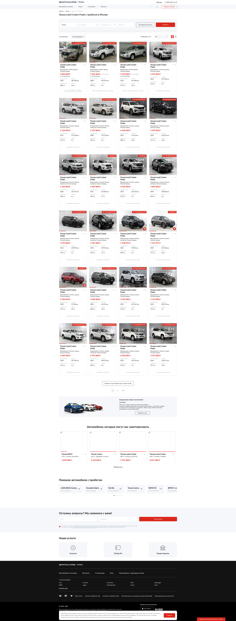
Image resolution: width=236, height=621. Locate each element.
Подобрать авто (142, 413)
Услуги (80, 6)
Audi (60, 582)
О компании (91, 6)
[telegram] (71, 596)
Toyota (67, 11)
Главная (61, 11)
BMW (60, 585)
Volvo (156, 585)
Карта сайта (78, 596)
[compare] (157, 7)
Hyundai (85, 582)
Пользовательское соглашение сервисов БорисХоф (137, 596)
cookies (77, 617)
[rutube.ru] (65, 596)
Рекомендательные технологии (164, 596)
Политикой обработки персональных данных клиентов (84, 526)
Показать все (118, 467)
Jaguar (85, 585)
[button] (117, 495)
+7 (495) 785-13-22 (170, 2)
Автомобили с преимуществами (131, 573)
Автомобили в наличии (66, 6)
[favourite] (151, 7)
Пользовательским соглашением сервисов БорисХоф (113, 526)
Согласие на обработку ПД (111, 596)
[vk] (60, 596)
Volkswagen (157, 582)
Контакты (103, 6)
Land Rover (110, 582)
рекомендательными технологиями (122, 617)
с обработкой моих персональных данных (84, 527)
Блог (112, 573)
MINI (132, 582)
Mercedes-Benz (111, 585)
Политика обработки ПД (92, 596)
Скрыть (169, 615)
